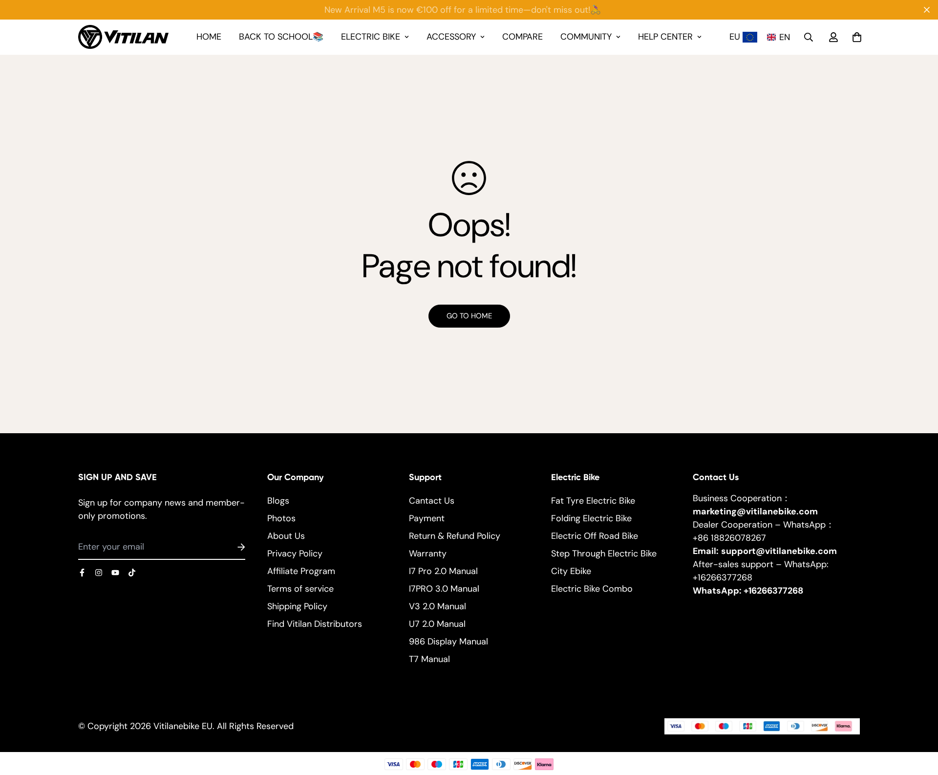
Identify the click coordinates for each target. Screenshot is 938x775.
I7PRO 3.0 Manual (444, 589)
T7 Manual (429, 659)
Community (586, 37)
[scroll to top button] (918, 721)
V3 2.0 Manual (437, 606)
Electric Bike (370, 37)
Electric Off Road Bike (594, 536)
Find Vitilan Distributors (314, 624)
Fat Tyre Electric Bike (593, 501)
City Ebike (571, 571)
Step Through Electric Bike (604, 553)
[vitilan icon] (82, 572)
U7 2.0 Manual (437, 624)
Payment (427, 518)
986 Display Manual (448, 641)
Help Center (665, 37)
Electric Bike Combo (592, 589)
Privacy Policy (294, 553)
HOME (208, 37)
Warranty (428, 553)
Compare (522, 37)
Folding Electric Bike (591, 518)
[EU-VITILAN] (123, 37)
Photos (281, 518)
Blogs (278, 501)
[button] (780, 37)
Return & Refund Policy (454, 536)
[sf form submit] (229, 547)
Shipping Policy (297, 606)
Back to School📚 (281, 37)
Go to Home (469, 316)
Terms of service (300, 589)
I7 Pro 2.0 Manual (443, 571)
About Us (286, 536)
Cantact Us (431, 501)
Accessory (451, 37)
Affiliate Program (301, 571)
